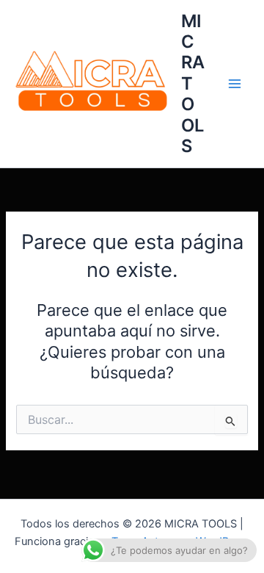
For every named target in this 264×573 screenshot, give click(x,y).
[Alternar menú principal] (234, 83)
